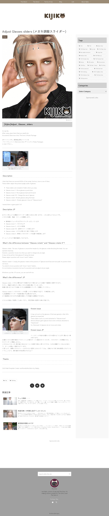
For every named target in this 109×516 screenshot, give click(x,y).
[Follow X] (56, 502)
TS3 (6, 380)
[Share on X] (32, 385)
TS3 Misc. (13, 380)
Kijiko (54, 488)
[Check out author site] (52, 502)
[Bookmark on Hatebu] (37, 385)
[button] (69, 474)
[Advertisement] (92, 111)
